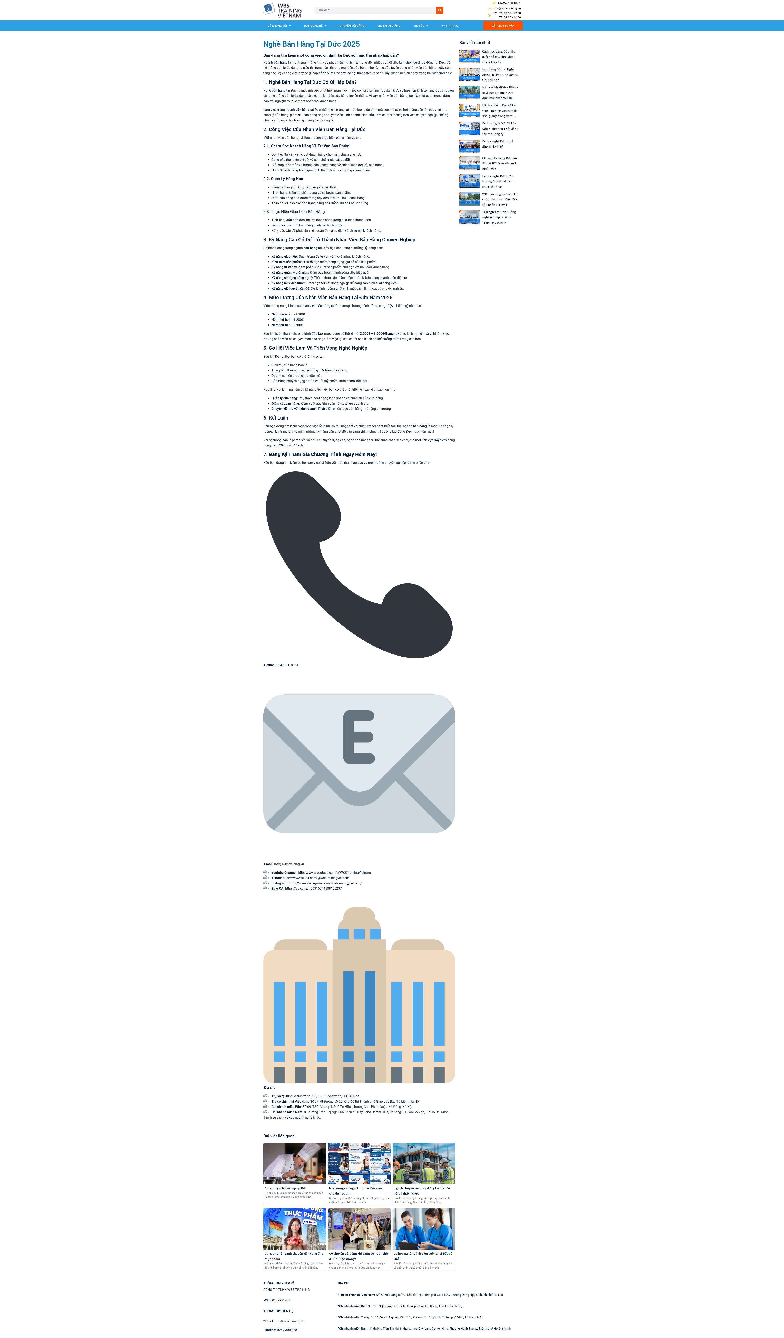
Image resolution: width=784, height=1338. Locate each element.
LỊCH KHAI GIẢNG (389, 25)
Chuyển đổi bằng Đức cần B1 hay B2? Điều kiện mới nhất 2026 (499, 163)
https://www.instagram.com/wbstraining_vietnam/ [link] (325, 883)
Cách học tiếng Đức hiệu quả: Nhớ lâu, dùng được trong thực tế (498, 56)
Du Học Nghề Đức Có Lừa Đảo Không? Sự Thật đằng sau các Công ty (500, 128)
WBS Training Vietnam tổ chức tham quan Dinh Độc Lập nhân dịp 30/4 (500, 199)
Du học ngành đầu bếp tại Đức (285, 1188)
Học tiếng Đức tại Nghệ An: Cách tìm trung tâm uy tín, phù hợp (500, 74)
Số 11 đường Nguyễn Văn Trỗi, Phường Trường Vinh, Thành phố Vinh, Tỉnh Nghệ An (410, 1317)
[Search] (439, 10)
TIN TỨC (418, 25)
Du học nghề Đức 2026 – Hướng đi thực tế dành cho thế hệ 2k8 (498, 181)
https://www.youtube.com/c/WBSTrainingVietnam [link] (334, 873)
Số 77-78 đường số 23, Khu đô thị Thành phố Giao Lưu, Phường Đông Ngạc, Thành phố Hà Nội (420, 1295)
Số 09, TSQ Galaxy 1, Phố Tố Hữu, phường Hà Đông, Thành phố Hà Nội (400, 1306)
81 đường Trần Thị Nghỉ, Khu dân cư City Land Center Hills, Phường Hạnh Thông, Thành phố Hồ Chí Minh (424, 1328)
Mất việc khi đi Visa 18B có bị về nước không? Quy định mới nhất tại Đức (500, 92)
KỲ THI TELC (449, 25)
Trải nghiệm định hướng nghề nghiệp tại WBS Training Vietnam (499, 217)
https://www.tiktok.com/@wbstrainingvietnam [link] (316, 878)
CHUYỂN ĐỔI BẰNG (352, 25)
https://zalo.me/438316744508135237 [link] (313, 889)
